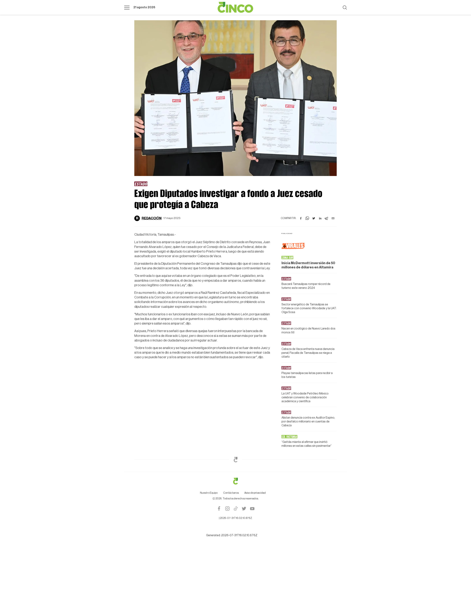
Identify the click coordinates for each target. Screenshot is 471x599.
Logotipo (235, 7)
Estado (141, 183)
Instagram (227, 508)
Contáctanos (231, 493)
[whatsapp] (307, 218)
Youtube (252, 508)
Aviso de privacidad (255, 493)
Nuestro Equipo (209, 493)
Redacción (152, 218)
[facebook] (301, 218)
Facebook (219, 508)
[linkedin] (320, 218)
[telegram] (326, 218)
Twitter (244, 508)
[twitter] (313, 218)
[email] (333, 218)
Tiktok (235, 508)
